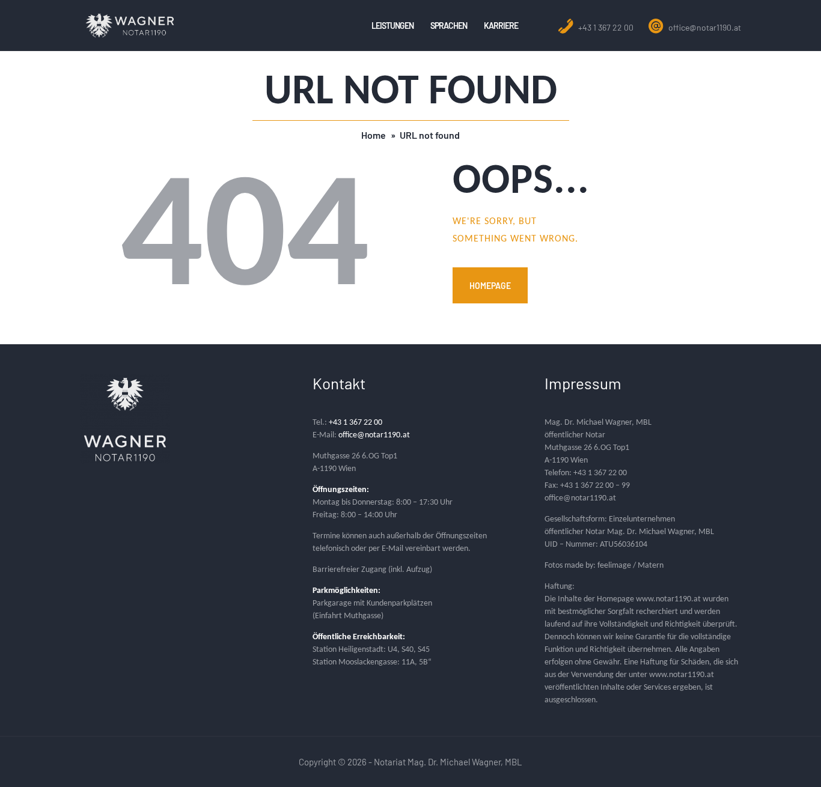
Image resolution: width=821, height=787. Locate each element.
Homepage (490, 285)
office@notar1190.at (704, 27)
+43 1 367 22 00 (604, 27)
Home (373, 135)
